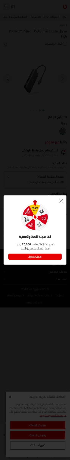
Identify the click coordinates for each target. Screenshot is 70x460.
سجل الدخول (35, 256)
